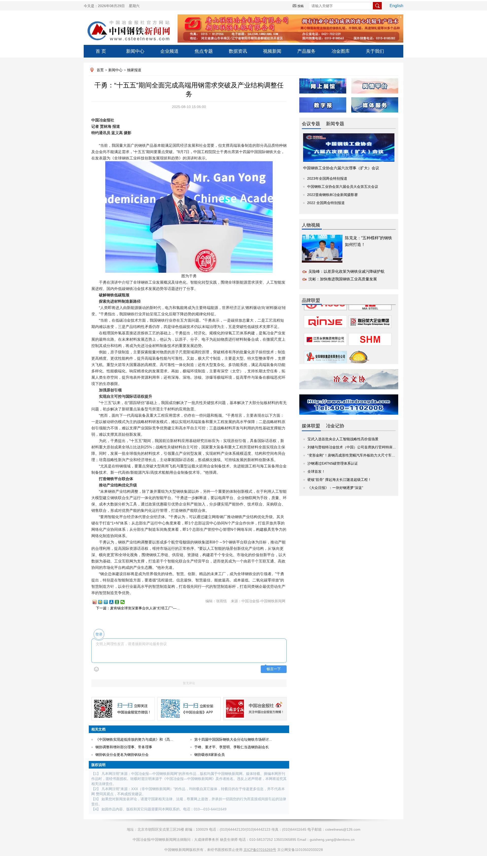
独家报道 (134, 70)
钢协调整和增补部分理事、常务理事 (123, 747)
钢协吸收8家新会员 (209, 755)
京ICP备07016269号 (260, 850)
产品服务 (306, 51)
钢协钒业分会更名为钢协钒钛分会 (122, 755)
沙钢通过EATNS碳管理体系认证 (332, 463)
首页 (100, 70)
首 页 (101, 51)
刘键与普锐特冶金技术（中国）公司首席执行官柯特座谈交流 (355, 447)
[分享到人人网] (113, 602)
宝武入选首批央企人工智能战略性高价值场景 (342, 439)
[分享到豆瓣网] (119, 602)
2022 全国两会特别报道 (326, 203)
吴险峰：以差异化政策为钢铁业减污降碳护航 (346, 271)
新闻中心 (135, 51)
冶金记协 (335, 425)
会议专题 (311, 123)
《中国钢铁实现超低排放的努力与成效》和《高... (134, 739)
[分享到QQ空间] (102, 602)
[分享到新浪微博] (97, 602)
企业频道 (169, 51)
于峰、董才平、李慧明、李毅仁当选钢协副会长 (231, 747)
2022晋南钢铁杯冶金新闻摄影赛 (332, 195)
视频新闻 (272, 51)
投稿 (301, 6)
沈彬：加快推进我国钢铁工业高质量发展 (342, 279)
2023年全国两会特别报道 (327, 178)
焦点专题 (204, 51)
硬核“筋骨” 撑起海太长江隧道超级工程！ (339, 480)
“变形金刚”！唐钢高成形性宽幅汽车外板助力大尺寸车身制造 (354, 455)
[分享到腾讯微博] (108, 602)
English (396, 6)
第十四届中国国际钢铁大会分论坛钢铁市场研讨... (233, 739)
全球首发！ (316, 471)
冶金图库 (341, 51)
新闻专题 (335, 123)
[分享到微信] (124, 602)
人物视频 (311, 225)
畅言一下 (274, 669)
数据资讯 (238, 51)
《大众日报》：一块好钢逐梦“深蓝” (335, 488)
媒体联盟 (311, 425)
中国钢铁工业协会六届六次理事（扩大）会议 (341, 168)
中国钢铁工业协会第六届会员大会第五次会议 (342, 187)
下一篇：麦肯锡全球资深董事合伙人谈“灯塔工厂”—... (138, 608)
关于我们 (375, 51)
